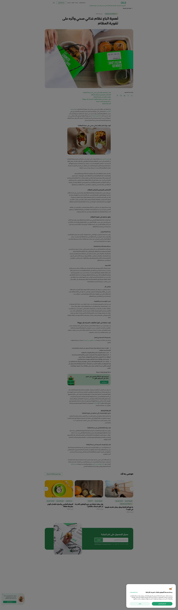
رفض (140, 603)
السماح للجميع (162, 603)
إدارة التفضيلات (134, 592)
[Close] (172, 588)
